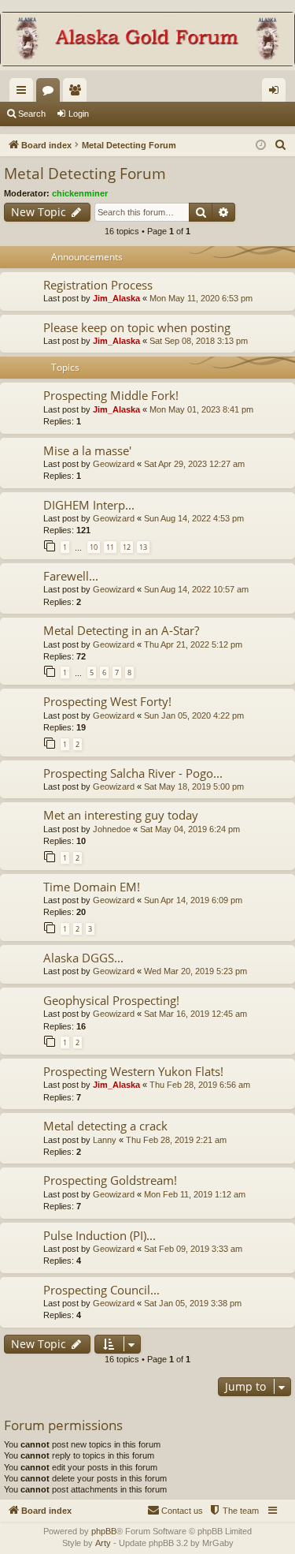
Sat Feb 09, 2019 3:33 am (193, 1248)
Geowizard (114, 464)
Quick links (24, 93)
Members (78, 93)
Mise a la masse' (87, 450)
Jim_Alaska (116, 298)
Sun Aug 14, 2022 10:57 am (196, 589)
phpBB (103, 1531)
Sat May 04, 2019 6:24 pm (190, 829)
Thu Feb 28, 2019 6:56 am (199, 1084)
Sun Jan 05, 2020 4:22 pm (194, 715)
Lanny (104, 1140)
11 (110, 547)
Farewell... (70, 576)
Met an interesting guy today (120, 815)
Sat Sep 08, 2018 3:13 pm (198, 341)
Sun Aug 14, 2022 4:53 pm (194, 518)
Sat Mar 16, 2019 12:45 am (195, 1013)
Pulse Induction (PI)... (99, 1235)
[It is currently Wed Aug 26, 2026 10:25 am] (261, 145)
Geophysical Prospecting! (111, 1000)
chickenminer (80, 193)
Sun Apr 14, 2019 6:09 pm (193, 900)
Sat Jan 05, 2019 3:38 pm (193, 1303)
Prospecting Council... (101, 1290)
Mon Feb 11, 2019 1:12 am (194, 1194)
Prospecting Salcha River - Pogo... (133, 773)
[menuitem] (281, 145)
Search (32, 113)
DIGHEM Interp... (89, 505)
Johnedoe (112, 829)
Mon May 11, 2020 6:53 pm (201, 298)
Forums (51, 93)
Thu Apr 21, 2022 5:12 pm (193, 644)
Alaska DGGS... (83, 958)
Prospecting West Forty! (107, 701)
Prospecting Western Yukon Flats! (133, 1071)
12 (127, 547)
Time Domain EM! (91, 887)
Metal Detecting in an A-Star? (121, 630)
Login (78, 113)
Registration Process (98, 285)
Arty (103, 1543)
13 (143, 547)
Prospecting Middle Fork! (111, 395)
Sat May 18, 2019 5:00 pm (194, 786)
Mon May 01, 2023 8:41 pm (201, 409)
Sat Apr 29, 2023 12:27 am (194, 464)
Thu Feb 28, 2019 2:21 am (176, 1140)
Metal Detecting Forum (85, 173)
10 (94, 547)
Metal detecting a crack (105, 1126)
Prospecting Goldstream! (110, 1180)
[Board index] (147, 40)
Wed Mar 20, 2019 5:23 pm (195, 971)
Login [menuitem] (277, 93)
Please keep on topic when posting (136, 327)
